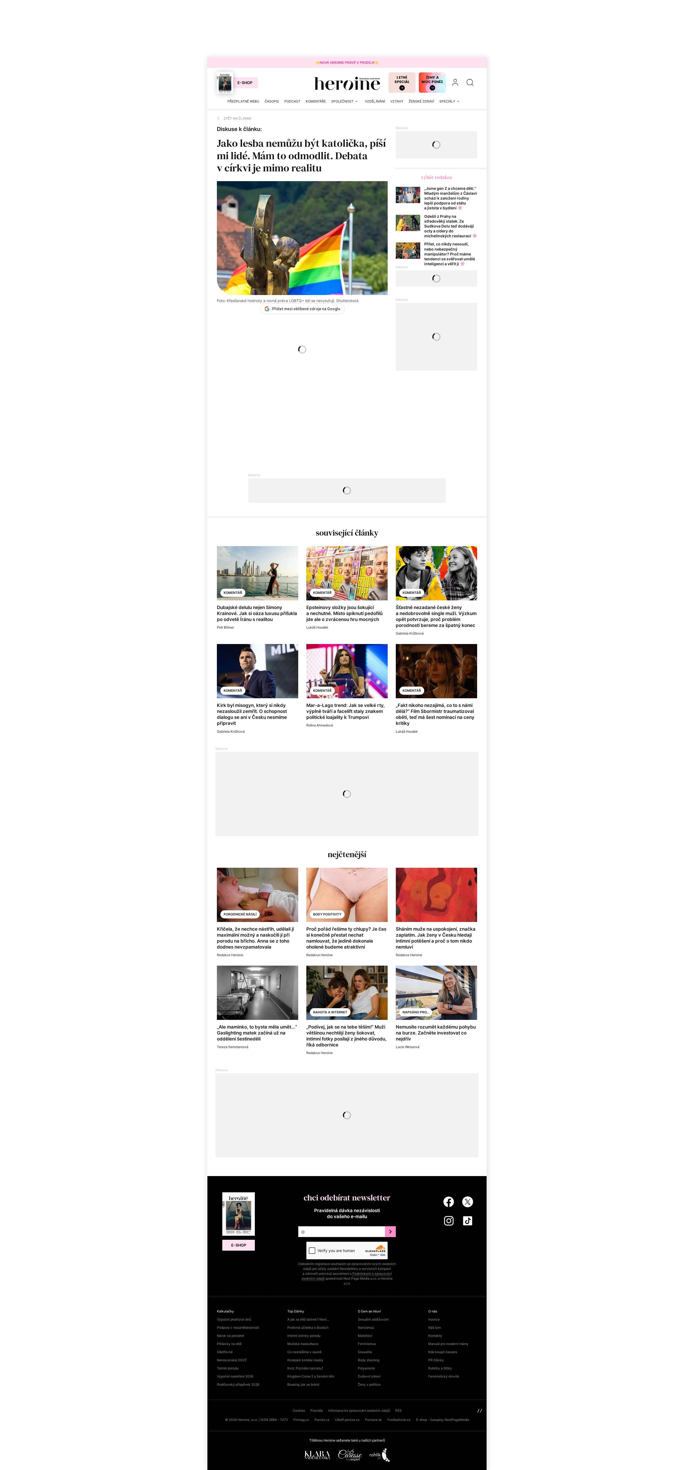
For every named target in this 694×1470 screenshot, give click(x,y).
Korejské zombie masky (305, 1360)
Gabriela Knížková (410, 633)
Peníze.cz (322, 1420)
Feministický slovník (443, 1376)
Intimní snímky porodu (303, 1336)
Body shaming (368, 1360)
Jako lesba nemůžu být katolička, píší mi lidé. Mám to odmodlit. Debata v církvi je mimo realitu (301, 155)
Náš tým (434, 1327)
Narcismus (366, 1327)
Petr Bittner (225, 627)
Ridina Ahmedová (319, 725)
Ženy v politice (369, 1384)
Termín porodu (228, 1368)
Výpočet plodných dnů (234, 1319)
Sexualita (365, 1352)
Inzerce (434, 1319)
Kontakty (435, 1336)
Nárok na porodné (230, 1336)
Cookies (299, 1410)
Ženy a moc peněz (432, 79)
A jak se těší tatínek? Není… (308, 1319)
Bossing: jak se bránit (303, 1384)
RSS (398, 1410)
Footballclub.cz (399, 1420)
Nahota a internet (330, 1012)
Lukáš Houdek (317, 627)
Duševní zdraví (369, 1376)
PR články (436, 1360)
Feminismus (367, 1344)
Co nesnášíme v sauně (304, 1352)
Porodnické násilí (240, 914)
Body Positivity (327, 914)
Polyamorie (366, 1368)
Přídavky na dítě (229, 1344)
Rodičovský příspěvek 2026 (238, 1384)
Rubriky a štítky (440, 1368)
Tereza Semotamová (232, 1047)
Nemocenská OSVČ (232, 1360)
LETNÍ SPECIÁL (402, 79)
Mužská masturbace (302, 1344)
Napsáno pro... (416, 1012)
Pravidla (316, 1410)
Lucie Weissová (407, 1047)
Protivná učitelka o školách (308, 1327)
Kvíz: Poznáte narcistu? (305, 1368)
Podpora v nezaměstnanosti (238, 1327)
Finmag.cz (301, 1420)
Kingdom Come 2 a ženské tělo (310, 1376)
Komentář (233, 593)
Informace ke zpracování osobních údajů (359, 1410)
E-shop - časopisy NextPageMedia (442, 1420)
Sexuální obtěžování (373, 1319)
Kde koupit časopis (442, 1352)
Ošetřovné (225, 1352)
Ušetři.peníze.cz (347, 1420)
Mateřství (365, 1336)
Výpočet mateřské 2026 (235, 1376)
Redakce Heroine (230, 955)
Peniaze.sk (373, 1420)
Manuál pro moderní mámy (448, 1344)
